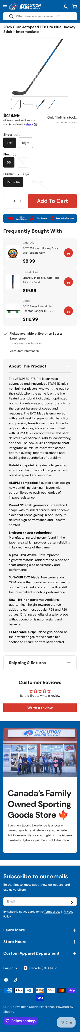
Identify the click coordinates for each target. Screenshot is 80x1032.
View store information (24, 351)
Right (25, 143)
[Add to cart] (68, 252)
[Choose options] (68, 282)
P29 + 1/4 (38, 183)
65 (24, 164)
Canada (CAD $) (41, 968)
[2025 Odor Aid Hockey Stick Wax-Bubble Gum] (13, 252)
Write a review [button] (40, 707)
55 (9, 162)
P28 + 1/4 (13, 182)
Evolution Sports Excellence (35, 1007)
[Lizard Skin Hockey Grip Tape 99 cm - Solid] (13, 281)
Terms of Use (52, 911)
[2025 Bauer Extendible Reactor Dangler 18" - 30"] (13, 311)
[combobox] (40, 16)
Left (9, 143)
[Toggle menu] (5, 6)
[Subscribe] (71, 902)
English (8, 968)
